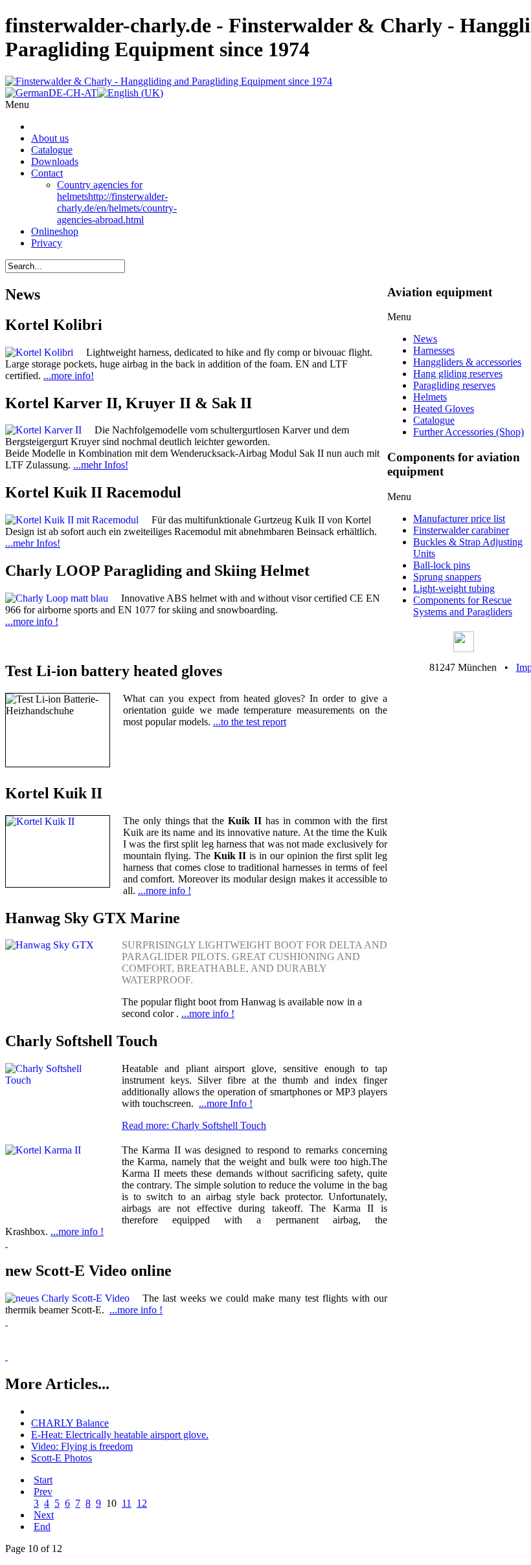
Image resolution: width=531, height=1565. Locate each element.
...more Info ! (226, 1103)
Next (44, 1514)
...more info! (68, 375)
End (42, 1526)
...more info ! (31, 621)
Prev (43, 1491)
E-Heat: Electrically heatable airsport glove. (120, 1434)
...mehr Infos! (100, 464)
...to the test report (249, 721)
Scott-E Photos (61, 1457)
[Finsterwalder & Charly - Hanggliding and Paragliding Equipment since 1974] (168, 81)
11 (126, 1503)
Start (43, 1479)
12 (142, 1503)
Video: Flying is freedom (82, 1446)
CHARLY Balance (70, 1422)
